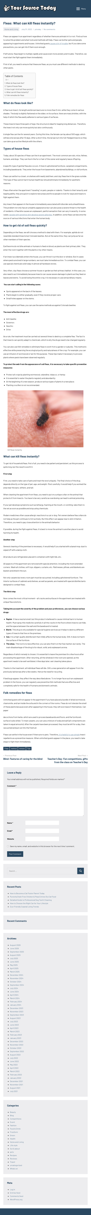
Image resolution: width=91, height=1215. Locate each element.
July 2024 (14, 988)
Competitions (15, 1119)
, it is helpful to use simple (69, 734)
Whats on (14, 1168)
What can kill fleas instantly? (17, 92)
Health (12, 1139)
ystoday (38, 29)
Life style (14, 1145)
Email (10, 831)
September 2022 (17, 1051)
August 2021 (15, 1088)
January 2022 (15, 1078)
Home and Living (11, 29)
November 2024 (16, 978)
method (14, 748)
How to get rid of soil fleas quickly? (19, 89)
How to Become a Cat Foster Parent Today (27, 893)
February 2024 (16, 1001)
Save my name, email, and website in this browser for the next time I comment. (42, 846)
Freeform (14, 1132)
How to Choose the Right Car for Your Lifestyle (29, 903)
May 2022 (14, 1064)
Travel (12, 1162)
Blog (12, 1115)
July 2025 (14, 958)
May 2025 (14, 965)
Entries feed (15, 1193)
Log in (12, 1189)
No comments (49, 29)
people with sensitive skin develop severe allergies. (31, 214)
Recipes (13, 1155)
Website (10, 839)
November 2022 (16, 1045)
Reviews (13, 1158)
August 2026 (15, 945)
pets (12, 1152)
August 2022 (15, 1055)
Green (12, 1135)
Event (12, 1122)
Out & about (15, 1148)
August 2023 (15, 1018)
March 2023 (14, 1031)
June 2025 (14, 962)
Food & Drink (15, 1129)
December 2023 (16, 1008)
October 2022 (15, 1048)
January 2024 (15, 1005)
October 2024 (15, 981)
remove (22, 748)
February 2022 (16, 1074)
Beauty (13, 1112)
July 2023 (14, 1021)
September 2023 (17, 1015)
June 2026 (14, 948)
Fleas (6, 748)
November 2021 (16, 1084)
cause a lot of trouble (59, 43)
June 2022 (14, 1061)
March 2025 (14, 971)
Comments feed (16, 1196)
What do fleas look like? (15, 83)
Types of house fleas (14, 86)
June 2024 (14, 991)
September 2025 (17, 952)
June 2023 (14, 1025)
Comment (11, 786)
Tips (28, 748)
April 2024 (14, 995)
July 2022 (14, 1058)
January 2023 (15, 1038)
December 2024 (16, 975)
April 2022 (14, 1068)
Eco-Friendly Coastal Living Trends (24, 906)
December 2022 (16, 1041)
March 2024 (15, 998)
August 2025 (15, 955)
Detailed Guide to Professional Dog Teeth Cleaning (31, 900)
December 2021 (16, 1081)
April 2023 (14, 1028)
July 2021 (14, 1091)
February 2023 (16, 1035)
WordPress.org (16, 1199)
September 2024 (17, 985)
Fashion (13, 1125)
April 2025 (14, 968)
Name (10, 823)
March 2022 (15, 1071)
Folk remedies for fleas (15, 95)
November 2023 (16, 1011)
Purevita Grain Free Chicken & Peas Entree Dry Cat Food (33, 897)
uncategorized (16, 1165)
